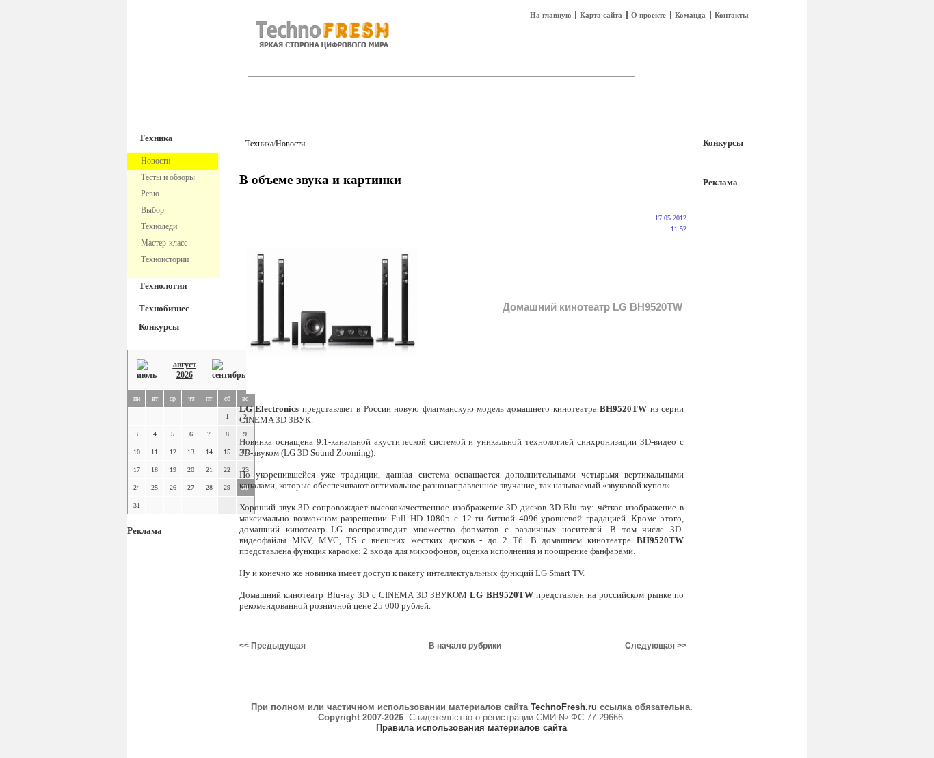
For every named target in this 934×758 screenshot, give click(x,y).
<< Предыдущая (272, 646)
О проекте (648, 15)
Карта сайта (601, 15)
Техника (156, 138)
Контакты (732, 15)
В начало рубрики (465, 646)
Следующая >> (655, 646)
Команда (690, 15)
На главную (550, 15)
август (184, 364)
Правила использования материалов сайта (471, 727)
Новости (290, 143)
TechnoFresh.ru (564, 707)
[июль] (146, 369)
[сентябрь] (228, 369)
